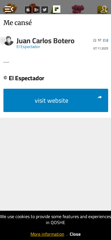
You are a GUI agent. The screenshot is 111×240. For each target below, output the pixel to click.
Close (75, 234)
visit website (51, 100)
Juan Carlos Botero (46, 40)
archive (68, 10)
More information (47, 234)
